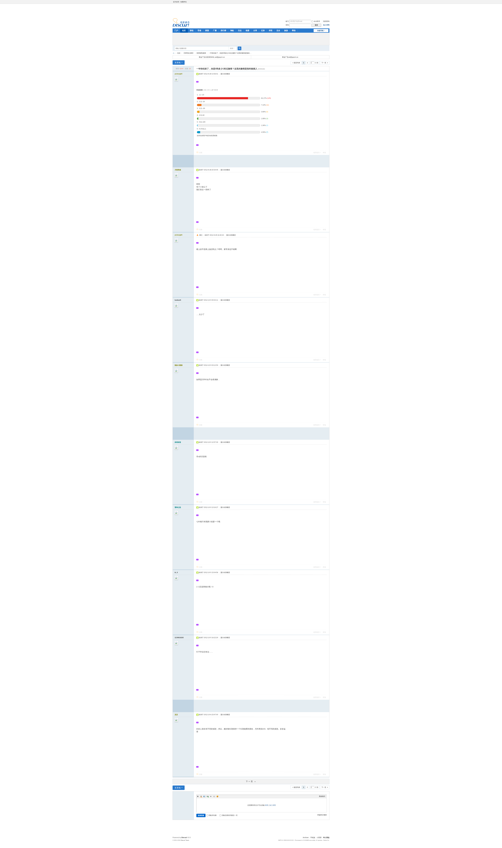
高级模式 (322, 796)
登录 (266, 805)
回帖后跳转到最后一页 (230, 815)
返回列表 (297, 63)
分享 (255, 30)
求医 (270, 30)
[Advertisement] (251, 10)
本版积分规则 (322, 815)
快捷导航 (320, 31)
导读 (199, 30)
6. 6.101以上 (201, 129)
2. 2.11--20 (201, 102)
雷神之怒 (178, 507)
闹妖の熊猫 (178, 365)
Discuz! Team (185, 840)
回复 (200, 153)
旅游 (286, 30)
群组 (191, 30)
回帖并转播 (212, 815)
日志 (240, 30)
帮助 (294, 30)
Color (201, 796)
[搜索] (239, 48)
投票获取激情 (201, 53)
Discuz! (184, 837)
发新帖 (178, 62)
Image (204, 796)
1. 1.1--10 (200, 95)
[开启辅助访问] (328, 2)
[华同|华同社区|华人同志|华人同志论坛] (181, 22)
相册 (247, 30)
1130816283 (179, 638)
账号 (287, 21)
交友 (278, 30)
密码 (287, 25)
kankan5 (178, 300)
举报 (324, 153)
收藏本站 (183, 2)
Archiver (306, 837)
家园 (207, 30)
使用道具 (316, 153)
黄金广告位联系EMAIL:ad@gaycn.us (212, 57)
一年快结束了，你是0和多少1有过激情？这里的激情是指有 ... (230, 53)
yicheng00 (178, 74)
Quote (211, 796)
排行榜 (223, 30)
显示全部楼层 (225, 74)
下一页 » (251, 781)
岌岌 (176, 715)
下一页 (323, 63)
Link (207, 796)
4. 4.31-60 (200, 115)
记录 (263, 30)
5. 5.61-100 (201, 122)
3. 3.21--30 (201, 108)
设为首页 (176, 2)
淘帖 (232, 30)
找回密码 (326, 21)
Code (214, 796)
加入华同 (326, 25)
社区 (184, 30)
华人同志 (326, 837)
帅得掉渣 (178, 442)
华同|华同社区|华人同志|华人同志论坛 (174, 53)
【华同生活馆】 (188, 53)
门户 (176, 30)
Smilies (217, 796)
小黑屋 (319, 837)
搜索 (231, 48)
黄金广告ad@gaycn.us (290, 57)
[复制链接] (261, 69)
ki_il (176, 572)
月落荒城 (178, 170)
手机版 (312, 837)
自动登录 (317, 21)
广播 (215, 30)
